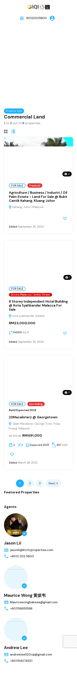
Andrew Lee (16, 647)
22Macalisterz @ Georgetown (33, 417)
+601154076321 (21, 661)
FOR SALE (17, 185)
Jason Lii (12, 543)
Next (52, 483)
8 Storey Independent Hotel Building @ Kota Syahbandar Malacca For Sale (38, 305)
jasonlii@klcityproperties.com (31, 550)
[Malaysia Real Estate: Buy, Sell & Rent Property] (38, 7)
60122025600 (36, 18)
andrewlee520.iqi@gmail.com (31, 654)
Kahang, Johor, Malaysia (27, 207)
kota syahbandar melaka (28, 316)
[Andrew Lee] (16, 629)
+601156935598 (21, 609)
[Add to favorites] (65, 218)
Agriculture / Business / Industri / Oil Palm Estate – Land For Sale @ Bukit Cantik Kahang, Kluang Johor (38, 196)
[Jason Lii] (16, 525)
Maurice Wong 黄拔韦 (25, 595)
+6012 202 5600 (22, 556)
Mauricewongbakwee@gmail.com (33, 602)
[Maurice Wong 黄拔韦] (16, 577)
